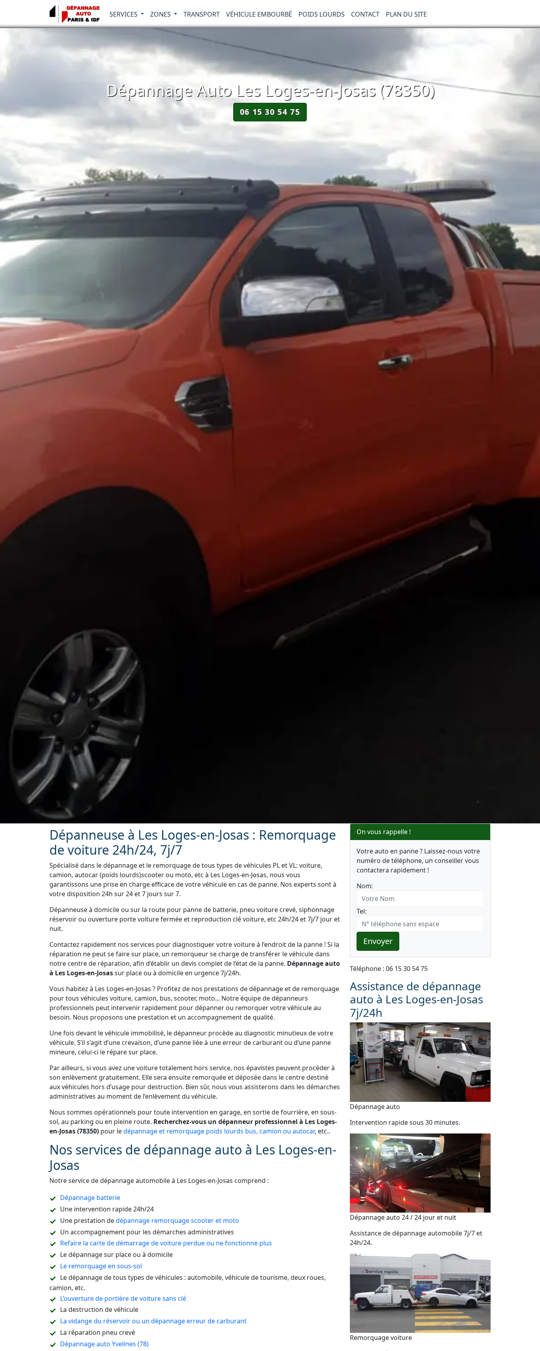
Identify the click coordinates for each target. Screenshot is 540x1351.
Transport (201, 14)
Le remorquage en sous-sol (101, 1266)
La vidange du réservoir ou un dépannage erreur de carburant (153, 1321)
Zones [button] (161, 14)
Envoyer (378, 941)
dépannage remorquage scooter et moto (177, 1220)
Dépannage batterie (90, 1197)
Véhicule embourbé (259, 14)
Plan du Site (406, 14)
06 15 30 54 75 (270, 111)
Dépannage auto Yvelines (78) (104, 1344)
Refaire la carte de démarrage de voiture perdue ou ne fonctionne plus (166, 1243)
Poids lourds (321, 14)
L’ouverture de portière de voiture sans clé (123, 1298)
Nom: (365, 886)
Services (124, 14)
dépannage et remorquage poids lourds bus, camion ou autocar (219, 1131)
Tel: (361, 911)
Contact (365, 14)
